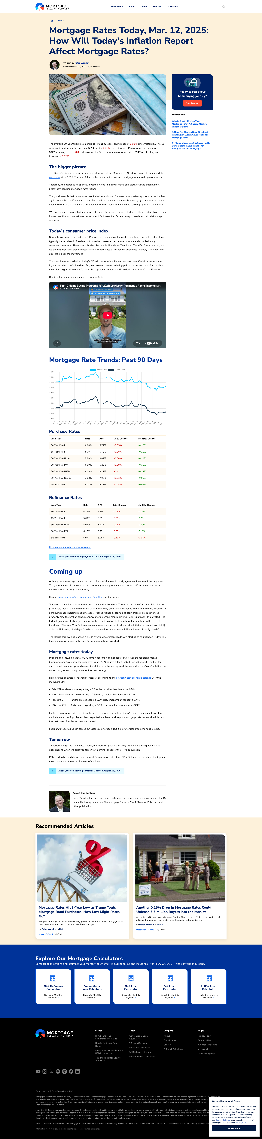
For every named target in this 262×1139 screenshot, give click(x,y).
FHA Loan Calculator (139, 1047)
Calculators (172, 6)
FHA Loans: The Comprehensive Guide (106, 1037)
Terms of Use (204, 1040)
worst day (54, 177)
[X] (51, 1072)
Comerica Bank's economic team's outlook (81, 597)
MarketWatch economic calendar (134, 677)
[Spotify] (58, 1072)
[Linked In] (77, 1072)
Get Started (192, 103)
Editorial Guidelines (173, 1049)
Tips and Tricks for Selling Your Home (107, 1059)
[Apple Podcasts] (64, 1072)
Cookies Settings (206, 1053)
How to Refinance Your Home (106, 1044)
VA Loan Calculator (138, 1043)
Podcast (157, 6)
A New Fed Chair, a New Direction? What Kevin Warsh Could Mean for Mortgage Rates (190, 135)
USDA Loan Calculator (140, 1052)
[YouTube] (38, 1072)
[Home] (52, 20)
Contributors (170, 1040)
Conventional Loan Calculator (138, 1037)
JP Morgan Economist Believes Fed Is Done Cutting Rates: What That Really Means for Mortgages (191, 145)
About (167, 1035)
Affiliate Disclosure (207, 1044)
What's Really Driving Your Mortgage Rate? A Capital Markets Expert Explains (189, 124)
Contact (167, 1044)
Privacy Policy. (242, 1123)
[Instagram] (44, 1072)
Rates (132, 6)
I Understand (234, 1128)
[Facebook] (71, 1072)
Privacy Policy (204, 1035)
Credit (144, 6)
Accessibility (204, 1049)
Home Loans (117, 6)
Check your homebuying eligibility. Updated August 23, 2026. (89, 556)
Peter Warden (82, 62)
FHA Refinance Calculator (142, 1056)
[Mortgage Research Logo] (54, 1033)
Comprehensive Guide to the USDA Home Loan (109, 1052)
